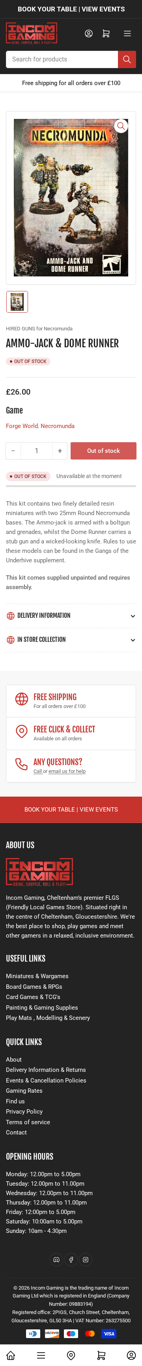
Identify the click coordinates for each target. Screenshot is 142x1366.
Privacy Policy (24, 1111)
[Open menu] (127, 33)
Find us (15, 1101)
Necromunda (58, 426)
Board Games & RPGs (34, 986)
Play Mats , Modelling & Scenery (48, 1017)
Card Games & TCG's (33, 997)
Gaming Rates (24, 1090)
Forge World (22, 426)
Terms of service (28, 1122)
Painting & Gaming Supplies (42, 1007)
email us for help (67, 771)
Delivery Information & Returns (46, 1069)
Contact (16, 1132)
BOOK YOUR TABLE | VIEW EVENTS (71, 9)
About (14, 1059)
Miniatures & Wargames (37, 976)
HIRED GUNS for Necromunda (39, 329)
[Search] (127, 59)
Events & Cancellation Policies (46, 1080)
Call (38, 771)
